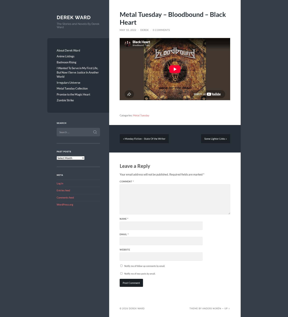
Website (125, 249)
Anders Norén (211, 308)
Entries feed (63, 190)
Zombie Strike (65, 100)
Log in (60, 183)
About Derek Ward (68, 50)
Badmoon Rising (66, 62)
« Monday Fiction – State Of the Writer (144, 138)
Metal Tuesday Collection (72, 88)
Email (124, 234)
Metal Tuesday (141, 115)
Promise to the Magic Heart (73, 94)
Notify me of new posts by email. (139, 273)
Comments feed (65, 197)
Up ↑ (227, 308)
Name (124, 219)
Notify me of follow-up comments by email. (144, 266)
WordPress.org (65, 204)
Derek (144, 30)
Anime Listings (65, 56)
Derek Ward (74, 17)
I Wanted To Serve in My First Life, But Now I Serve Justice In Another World (78, 72)
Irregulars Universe (68, 82)
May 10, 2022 (128, 30)
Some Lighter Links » (215, 138)
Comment (127, 181)
